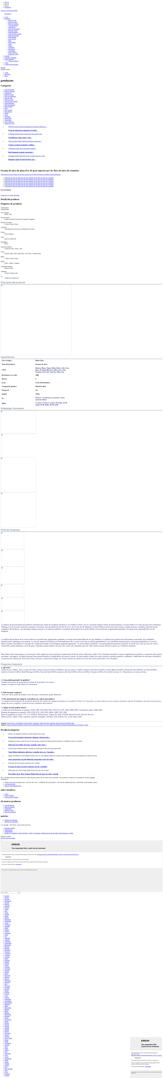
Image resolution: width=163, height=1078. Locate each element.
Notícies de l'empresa (11, 820)
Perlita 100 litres (23, 833)
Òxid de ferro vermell (14, 34)
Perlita (10, 46)
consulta (92, 777)
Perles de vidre (12, 22)
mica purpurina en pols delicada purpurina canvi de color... (31, 759)
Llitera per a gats (13, 54)
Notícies (7, 56)
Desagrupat (11, 49)
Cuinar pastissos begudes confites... (21, 145)
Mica (9, 41)
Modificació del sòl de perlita (49, 833)
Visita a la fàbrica (13, 61)
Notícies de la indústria (11, 822)
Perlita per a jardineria (11, 833)
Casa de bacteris (13, 25)
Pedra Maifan (12, 37)
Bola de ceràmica (13, 24)
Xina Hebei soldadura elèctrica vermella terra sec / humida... (31, 752)
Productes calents (10, 828)
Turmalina (11, 47)
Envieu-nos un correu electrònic (10, 195)
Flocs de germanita (14, 29)
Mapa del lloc (9, 830)
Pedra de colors (12, 30)
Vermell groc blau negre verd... (20, 138)
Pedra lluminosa (13, 32)
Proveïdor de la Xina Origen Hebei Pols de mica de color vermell (33, 774)
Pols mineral (12, 42)
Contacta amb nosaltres (11, 64)
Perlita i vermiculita (34, 833)
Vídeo (6, 63)
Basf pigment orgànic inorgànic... (21, 152)
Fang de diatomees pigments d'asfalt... (23, 130)
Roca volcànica (12, 52)
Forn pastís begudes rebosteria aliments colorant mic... (29, 737)
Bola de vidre (12, 20)
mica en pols (12, 39)
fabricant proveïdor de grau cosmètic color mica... (27, 745)
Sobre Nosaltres (9, 59)
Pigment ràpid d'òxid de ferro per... (22, 159)
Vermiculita (11, 51)
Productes (7, 18)
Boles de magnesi (13, 35)
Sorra (10, 44)
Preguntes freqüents (10, 57)
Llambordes (11, 27)
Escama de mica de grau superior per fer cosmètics (27, 767)
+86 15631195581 (10, 784)
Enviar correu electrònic (8, 838)
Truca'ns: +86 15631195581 (9, 10)
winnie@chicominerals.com (13, 786)
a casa (6, 17)
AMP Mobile (8, 831)
